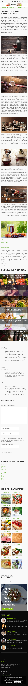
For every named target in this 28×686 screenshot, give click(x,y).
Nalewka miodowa (5, 245)
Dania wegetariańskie (6, 483)
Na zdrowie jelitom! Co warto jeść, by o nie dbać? (14, 321)
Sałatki (2, 476)
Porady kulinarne (11, 7)
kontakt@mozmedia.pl (6, 675)
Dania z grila (4, 469)
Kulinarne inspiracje (20, 7)
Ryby (2, 475)
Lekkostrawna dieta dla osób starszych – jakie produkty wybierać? (14, 310)
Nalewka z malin (5, 240)
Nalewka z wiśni (4, 242)
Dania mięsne (4, 466)
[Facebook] (12, 1)
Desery (2, 467)
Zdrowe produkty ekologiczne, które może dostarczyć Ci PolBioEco (14, 276)
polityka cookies (9, 682)
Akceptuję (17, 682)
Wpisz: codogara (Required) (7, 444)
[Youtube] (20, 1)
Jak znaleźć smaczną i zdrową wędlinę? (14, 298)
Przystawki (3, 473)
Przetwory (3, 472)
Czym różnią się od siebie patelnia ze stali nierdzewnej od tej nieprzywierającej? (14, 332)
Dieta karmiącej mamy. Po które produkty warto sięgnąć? (14, 287)
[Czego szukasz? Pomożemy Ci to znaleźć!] (2, 1)
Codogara (3, 7)
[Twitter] (17, 1)
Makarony (3, 470)
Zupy (2, 481)
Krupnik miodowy (5, 247)
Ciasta (2, 464)
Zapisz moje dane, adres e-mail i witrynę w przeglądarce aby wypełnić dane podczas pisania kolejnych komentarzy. (12, 440)
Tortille (2, 480)
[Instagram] (15, 1)
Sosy (2, 478)
